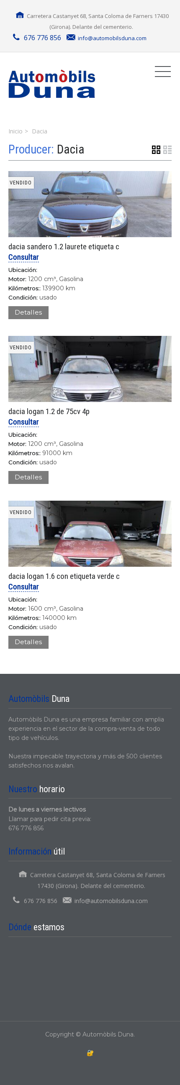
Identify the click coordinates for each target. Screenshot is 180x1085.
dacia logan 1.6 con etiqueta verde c (64, 576)
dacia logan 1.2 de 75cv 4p (49, 411)
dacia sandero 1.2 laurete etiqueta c (63, 246)
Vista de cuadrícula (156, 150)
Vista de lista (167, 150)
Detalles (28, 312)
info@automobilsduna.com (112, 38)
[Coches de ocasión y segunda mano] (51, 83)
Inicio (15, 131)
